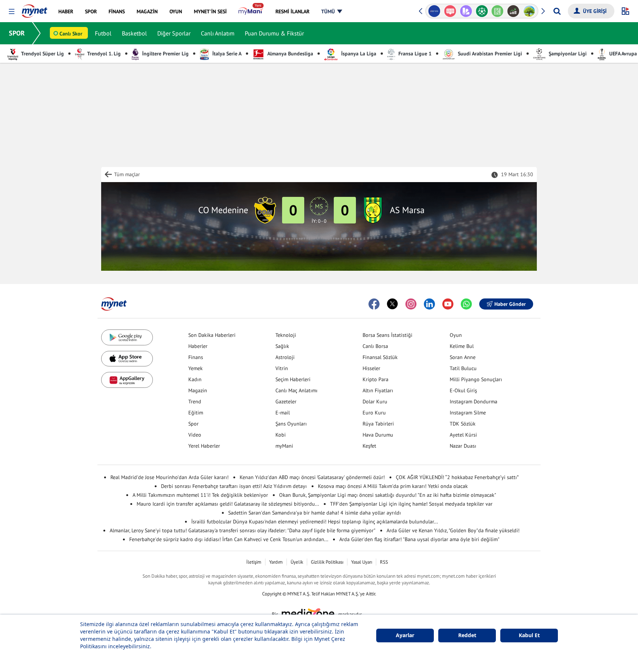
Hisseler (371, 368)
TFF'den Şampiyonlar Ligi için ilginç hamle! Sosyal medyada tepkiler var (411, 503)
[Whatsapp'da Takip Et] (466, 304)
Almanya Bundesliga (289, 53)
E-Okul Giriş (463, 390)
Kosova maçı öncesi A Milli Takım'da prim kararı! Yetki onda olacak (393, 486)
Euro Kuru (374, 412)
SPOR (17, 33)
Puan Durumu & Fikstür (274, 33)
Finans (195, 357)
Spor (193, 423)
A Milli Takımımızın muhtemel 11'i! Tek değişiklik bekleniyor (200, 495)
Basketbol (134, 33)
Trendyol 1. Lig (103, 53)
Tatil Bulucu (463, 368)
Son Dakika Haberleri (212, 335)
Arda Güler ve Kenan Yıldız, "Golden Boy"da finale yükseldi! (453, 530)
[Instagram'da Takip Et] (410, 304)
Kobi (280, 434)
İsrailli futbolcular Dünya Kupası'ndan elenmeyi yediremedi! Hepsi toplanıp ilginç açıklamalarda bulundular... (314, 521)
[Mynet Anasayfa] (34, 9)
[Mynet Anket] (450, 11)
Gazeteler (285, 401)
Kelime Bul (462, 346)
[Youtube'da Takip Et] (447, 304)
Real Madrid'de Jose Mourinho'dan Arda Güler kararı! (169, 477)
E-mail (282, 412)
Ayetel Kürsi (463, 434)
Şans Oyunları (291, 423)
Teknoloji (285, 335)
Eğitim (195, 412)
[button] (11, 11)
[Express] (434, 11)
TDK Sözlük (463, 423)
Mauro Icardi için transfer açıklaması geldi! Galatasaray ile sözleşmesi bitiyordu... (228, 503)
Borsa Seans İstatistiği (387, 335)
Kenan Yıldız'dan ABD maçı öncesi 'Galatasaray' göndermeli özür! (312, 477)
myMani (284, 446)
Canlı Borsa (375, 346)
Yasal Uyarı (361, 562)
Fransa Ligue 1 (414, 53)
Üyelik (297, 562)
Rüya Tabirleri (378, 423)
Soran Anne (463, 357)
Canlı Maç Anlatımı (296, 390)
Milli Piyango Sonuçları (476, 379)
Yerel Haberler (204, 446)
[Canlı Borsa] (513, 11)
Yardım (276, 562)
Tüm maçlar (127, 174)
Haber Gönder (510, 304)
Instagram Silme (468, 412)
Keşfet (369, 446)
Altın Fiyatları (378, 390)
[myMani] (250, 11)
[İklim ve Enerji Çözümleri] (529, 11)
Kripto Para (375, 379)
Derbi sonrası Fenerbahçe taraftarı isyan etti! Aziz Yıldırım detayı (234, 486)
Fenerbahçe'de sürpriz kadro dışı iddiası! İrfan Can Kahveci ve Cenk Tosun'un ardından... (228, 539)
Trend (194, 401)
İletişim (253, 562)
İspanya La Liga (358, 53)
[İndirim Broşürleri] (466, 11)
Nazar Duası (463, 446)
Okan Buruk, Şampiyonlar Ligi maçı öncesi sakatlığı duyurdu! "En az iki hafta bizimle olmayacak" (387, 495)
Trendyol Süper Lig (42, 53)
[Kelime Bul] (497, 11)
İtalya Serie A (226, 53)
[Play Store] (127, 337)
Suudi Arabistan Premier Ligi (489, 53)
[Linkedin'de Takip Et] (429, 304)
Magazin (197, 390)
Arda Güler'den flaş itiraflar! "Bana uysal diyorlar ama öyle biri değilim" (419, 539)
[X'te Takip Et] (392, 304)
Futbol (103, 33)
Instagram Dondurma (473, 401)
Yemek (195, 368)
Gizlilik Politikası (327, 562)
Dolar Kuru (375, 401)
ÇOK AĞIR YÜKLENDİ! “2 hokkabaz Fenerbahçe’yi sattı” (457, 477)
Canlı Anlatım (217, 33)
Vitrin (281, 368)
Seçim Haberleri (293, 379)
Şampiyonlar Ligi (567, 53)
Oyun (456, 335)
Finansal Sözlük (380, 357)
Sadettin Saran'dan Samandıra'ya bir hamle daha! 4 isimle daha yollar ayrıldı (314, 512)
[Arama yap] (557, 11)
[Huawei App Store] (127, 380)
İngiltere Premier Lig (165, 53)
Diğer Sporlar (174, 33)
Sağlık (282, 346)
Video (194, 434)
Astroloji (285, 357)
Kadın (195, 379)
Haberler (197, 346)
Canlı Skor (70, 33)
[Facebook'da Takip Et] (374, 304)
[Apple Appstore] (127, 359)
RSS (384, 562)
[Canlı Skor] (482, 11)
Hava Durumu (378, 434)
